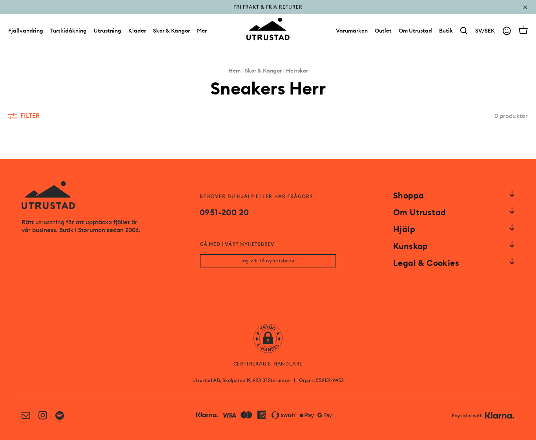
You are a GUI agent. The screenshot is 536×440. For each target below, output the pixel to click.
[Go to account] (507, 31)
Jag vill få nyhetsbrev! (268, 261)
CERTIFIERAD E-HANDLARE (268, 364)
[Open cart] (523, 29)
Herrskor (297, 70)
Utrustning (107, 30)
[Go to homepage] (268, 29)
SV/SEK (485, 30)
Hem (234, 70)
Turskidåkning (68, 30)
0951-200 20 (224, 212)
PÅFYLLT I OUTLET (268, 12)
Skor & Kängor (171, 30)
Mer (202, 30)
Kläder (137, 30)
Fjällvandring (25, 30)
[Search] (464, 31)
